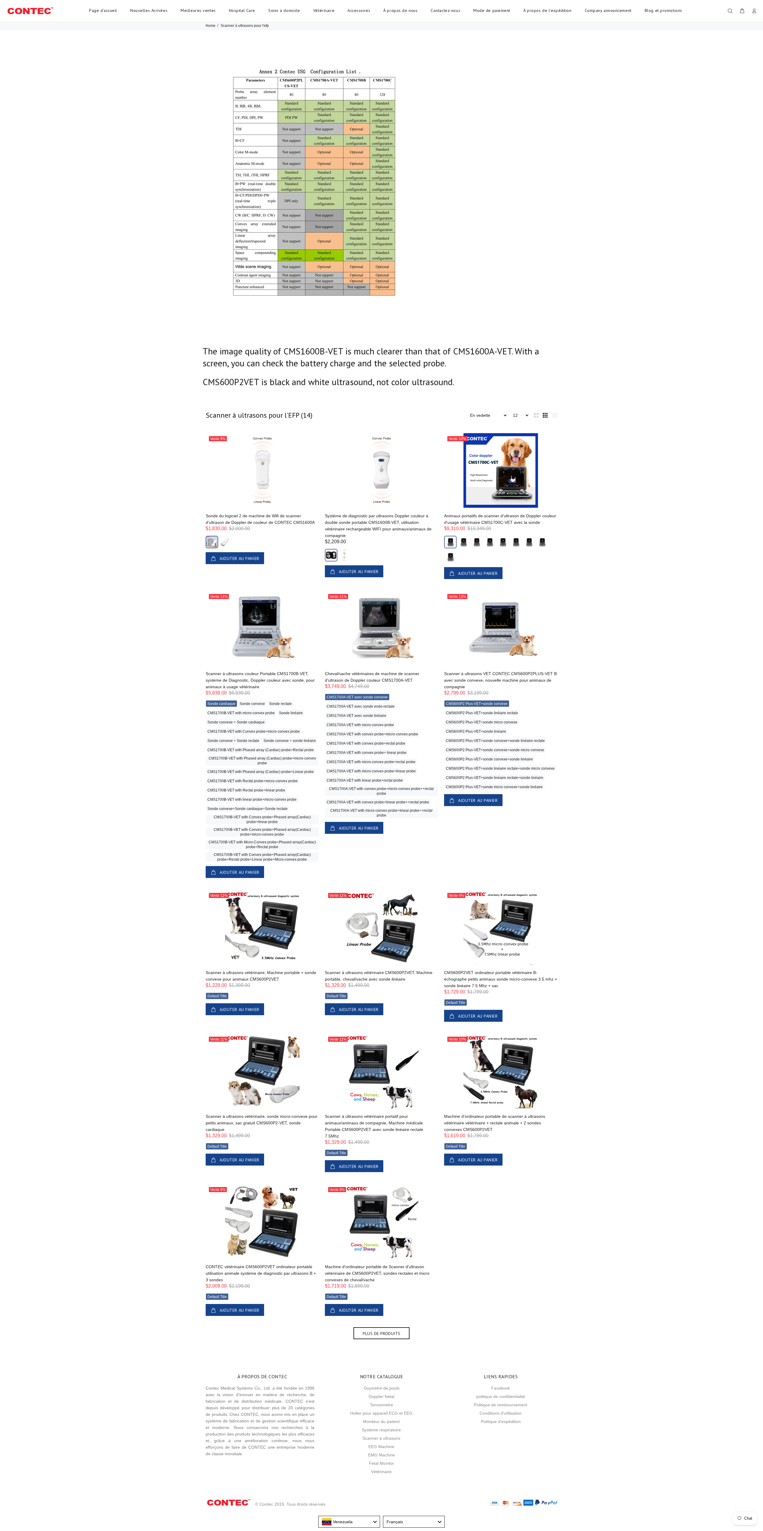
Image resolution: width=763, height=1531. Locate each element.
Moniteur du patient (381, 1421)
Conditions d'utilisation (501, 1413)
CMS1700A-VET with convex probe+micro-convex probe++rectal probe (381, 791)
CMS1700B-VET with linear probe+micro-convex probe (252, 799)
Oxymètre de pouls (381, 1388)
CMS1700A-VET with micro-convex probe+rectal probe (371, 762)
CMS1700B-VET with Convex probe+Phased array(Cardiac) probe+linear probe (262, 819)
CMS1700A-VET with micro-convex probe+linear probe (371, 771)
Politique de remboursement (500, 1404)
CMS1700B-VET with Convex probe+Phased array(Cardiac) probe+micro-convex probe (262, 832)
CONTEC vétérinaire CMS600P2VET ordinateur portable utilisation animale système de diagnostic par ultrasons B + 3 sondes (261, 1273)
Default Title (217, 996)
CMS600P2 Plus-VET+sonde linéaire (476, 731)
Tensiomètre (381, 1404)
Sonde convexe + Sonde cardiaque (236, 722)
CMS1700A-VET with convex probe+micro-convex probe (372, 734)
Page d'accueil (103, 10)
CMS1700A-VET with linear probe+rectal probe (365, 780)
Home (210, 26)
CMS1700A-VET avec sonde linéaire (356, 716)
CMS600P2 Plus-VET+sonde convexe (477, 704)
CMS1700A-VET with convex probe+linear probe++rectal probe (378, 802)
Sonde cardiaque (221, 704)
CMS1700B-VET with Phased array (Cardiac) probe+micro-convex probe (262, 760)
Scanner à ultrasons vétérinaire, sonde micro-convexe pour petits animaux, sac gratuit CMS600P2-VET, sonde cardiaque (261, 1123)
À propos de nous (400, 10)
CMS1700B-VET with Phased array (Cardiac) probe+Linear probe (260, 772)
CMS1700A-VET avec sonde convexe (357, 697)
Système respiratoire (381, 1429)
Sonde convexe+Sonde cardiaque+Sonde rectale (247, 809)
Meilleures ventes (198, 10)
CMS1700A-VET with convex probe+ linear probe (367, 753)
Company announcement (608, 10)
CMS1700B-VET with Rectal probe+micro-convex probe (252, 781)
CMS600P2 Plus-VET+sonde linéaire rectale (482, 713)
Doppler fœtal (381, 1396)
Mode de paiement (491, 10)
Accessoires (359, 10)
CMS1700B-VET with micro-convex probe (241, 713)
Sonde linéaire (291, 713)
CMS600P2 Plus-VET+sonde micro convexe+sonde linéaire (494, 787)
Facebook (500, 1388)
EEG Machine (381, 1446)
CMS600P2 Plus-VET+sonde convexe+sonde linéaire (489, 759)
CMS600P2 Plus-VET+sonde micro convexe (481, 722)
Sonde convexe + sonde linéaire (289, 741)
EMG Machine (381, 1455)
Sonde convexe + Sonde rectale (233, 741)
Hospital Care (242, 10)
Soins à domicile (284, 10)
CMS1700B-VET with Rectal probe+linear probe (246, 790)
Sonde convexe (252, 704)
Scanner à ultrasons (381, 1438)
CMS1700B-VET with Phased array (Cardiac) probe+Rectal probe (260, 750)
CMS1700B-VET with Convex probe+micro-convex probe (253, 731)
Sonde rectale (280, 704)
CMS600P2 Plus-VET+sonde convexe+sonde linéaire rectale (495, 741)
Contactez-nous (445, 10)
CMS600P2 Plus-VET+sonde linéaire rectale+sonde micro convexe (500, 768)
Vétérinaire (323, 10)
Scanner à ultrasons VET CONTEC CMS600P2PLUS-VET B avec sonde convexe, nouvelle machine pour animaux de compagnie (500, 680)
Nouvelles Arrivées (149, 10)
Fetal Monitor (381, 1463)
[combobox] (349, 1522)
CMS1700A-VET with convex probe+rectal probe (366, 743)
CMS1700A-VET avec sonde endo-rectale (361, 706)
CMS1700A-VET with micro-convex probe (360, 725)
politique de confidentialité (500, 1396)
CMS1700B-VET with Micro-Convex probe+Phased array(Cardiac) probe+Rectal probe (262, 844)
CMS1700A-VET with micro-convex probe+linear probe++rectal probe (381, 812)
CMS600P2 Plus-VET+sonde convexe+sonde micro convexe (495, 750)
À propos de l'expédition (547, 10)
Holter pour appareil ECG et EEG (381, 1413)
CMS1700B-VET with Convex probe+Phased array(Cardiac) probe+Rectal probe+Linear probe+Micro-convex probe (262, 857)
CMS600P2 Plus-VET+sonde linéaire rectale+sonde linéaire (494, 778)
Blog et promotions (663, 10)
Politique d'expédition (501, 1421)
